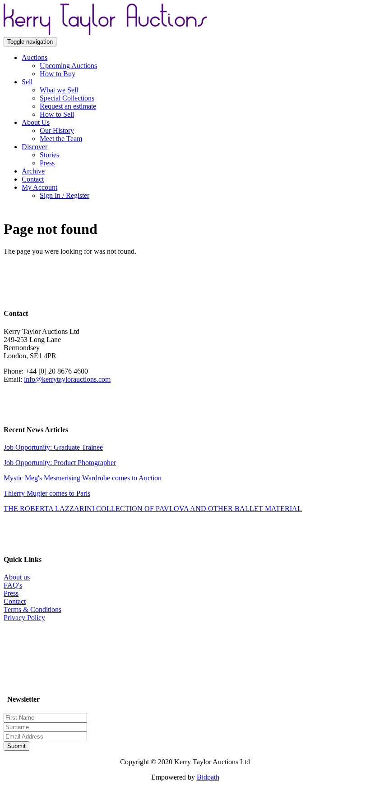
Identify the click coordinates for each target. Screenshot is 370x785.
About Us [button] (36, 122)
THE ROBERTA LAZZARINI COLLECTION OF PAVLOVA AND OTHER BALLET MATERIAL (153, 508)
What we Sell (59, 90)
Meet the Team (61, 138)
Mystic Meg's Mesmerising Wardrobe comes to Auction (83, 478)
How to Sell (57, 114)
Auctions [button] (34, 57)
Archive (33, 171)
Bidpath (208, 777)
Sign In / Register (64, 195)
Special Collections (67, 98)
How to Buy (57, 74)
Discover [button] (34, 147)
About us (17, 577)
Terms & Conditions (32, 609)
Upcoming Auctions (68, 65)
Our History (57, 130)
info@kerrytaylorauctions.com (67, 379)
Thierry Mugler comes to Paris (47, 493)
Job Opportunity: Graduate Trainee (53, 447)
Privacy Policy (24, 617)
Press (47, 163)
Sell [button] (27, 82)
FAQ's (13, 585)
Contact (33, 179)
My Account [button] (39, 187)
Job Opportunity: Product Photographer (60, 462)
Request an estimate (68, 106)
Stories (49, 155)
